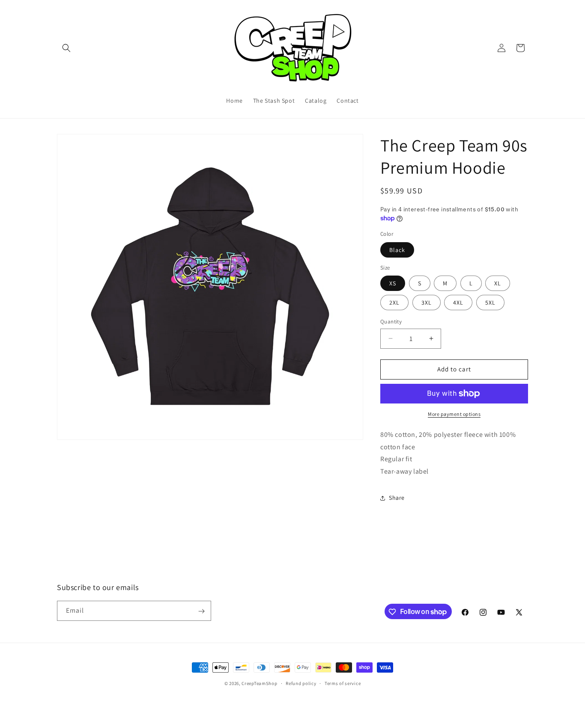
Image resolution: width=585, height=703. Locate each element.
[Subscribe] (201, 611)
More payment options (454, 414)
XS (392, 283)
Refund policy (301, 683)
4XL (458, 302)
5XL (490, 302)
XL (497, 283)
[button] (66, 48)
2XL (394, 302)
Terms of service (343, 683)
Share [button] (397, 497)
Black (397, 250)
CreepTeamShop (259, 683)
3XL (426, 302)
